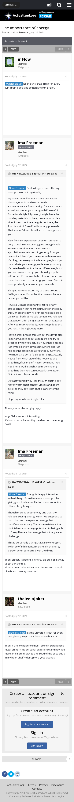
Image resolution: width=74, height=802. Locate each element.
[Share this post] (66, 76)
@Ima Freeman (17, 188)
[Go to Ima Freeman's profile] (9, 145)
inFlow (24, 59)
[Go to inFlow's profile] (9, 62)
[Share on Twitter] (11, 774)
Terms (32, 785)
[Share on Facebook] (5, 774)
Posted (16, 76)
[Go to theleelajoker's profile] (9, 601)
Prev (13, 49)
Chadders (49, 482)
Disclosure (57, 785)
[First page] (5, 49)
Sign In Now (37, 745)
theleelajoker (31, 598)
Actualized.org (15, 785)
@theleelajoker (14, 83)
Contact (37, 788)
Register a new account (37, 724)
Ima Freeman (21, 32)
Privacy (43, 785)
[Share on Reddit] (17, 774)
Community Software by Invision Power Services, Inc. (37, 796)
